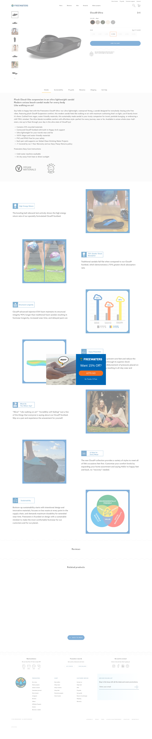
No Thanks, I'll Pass (91, 379)
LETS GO (91, 373)
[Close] (104, 356)
